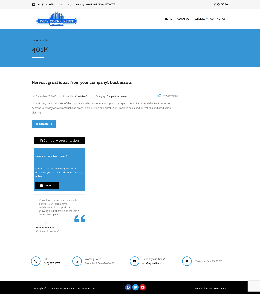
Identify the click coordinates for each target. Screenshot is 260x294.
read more (42, 123)
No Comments (170, 95)
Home (168, 18)
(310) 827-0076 (52, 263)
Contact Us (218, 18)
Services (200, 18)
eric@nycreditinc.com (153, 263)
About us (183, 18)
